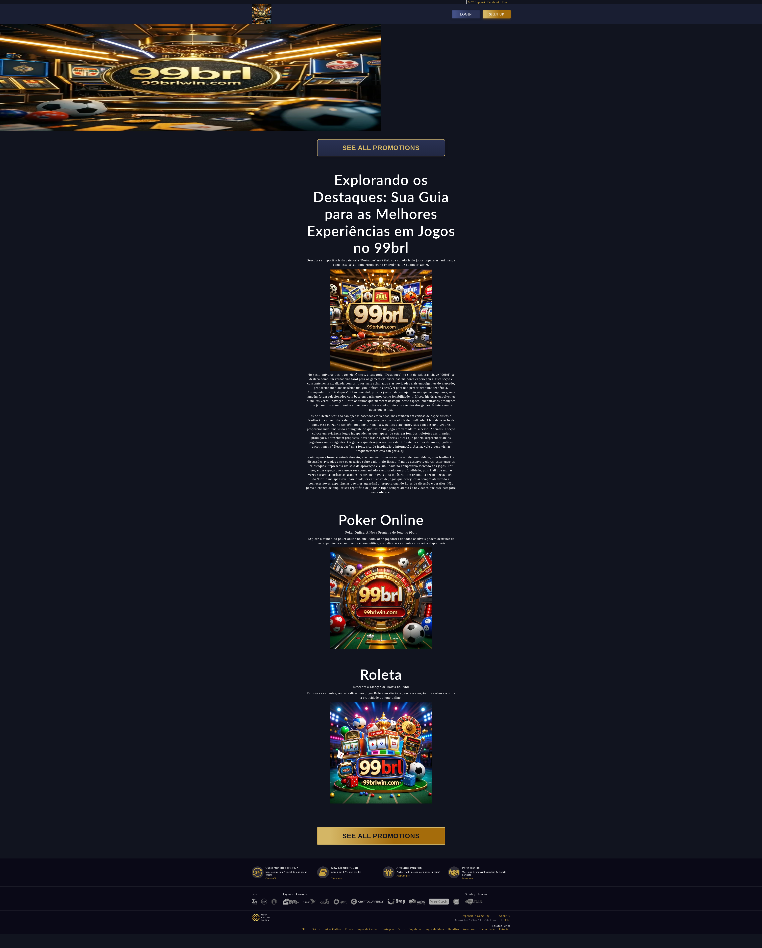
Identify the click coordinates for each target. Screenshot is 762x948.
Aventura (469, 929)
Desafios (453, 929)
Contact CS (271, 878)
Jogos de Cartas (367, 929)
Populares (415, 929)
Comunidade (487, 929)
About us (505, 915)
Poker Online (332, 929)
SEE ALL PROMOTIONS (381, 147)
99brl (508, 920)
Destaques (387, 929)
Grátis (316, 929)
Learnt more (467, 878)
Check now (336, 878)
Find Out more (403, 875)
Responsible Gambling (475, 915)
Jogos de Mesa (434, 929)
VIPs (401, 929)
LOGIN (466, 14)
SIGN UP (496, 14)
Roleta (349, 929)
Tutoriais (505, 929)
